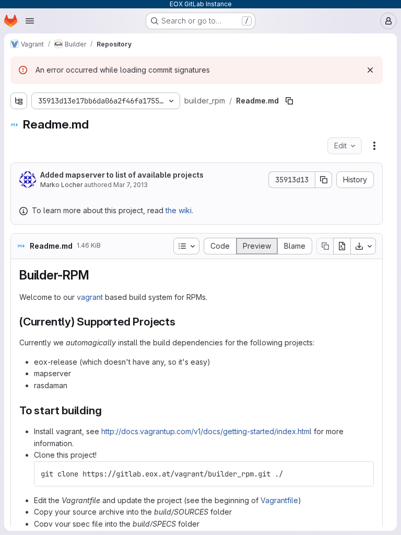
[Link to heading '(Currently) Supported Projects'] (181, 321)
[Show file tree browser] (18, 100)
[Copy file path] (289, 100)
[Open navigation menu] (29, 21)
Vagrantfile (279, 500)
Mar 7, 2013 (130, 185)
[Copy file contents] (324, 246)
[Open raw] (342, 246)
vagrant (90, 297)
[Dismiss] (370, 70)
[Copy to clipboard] (361, 474)
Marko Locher (61, 185)
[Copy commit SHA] (323, 179)
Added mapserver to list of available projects (122, 174)
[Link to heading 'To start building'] (107, 410)
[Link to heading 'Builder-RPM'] (95, 275)
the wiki (179, 210)
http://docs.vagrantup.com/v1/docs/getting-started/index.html (206, 431)
